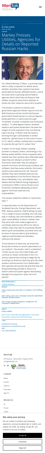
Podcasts (7, 389)
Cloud (6, 408)
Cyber (6, 412)
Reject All (22, 448)
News (6, 378)
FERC (3, 328)
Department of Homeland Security (13, 326)
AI (4, 404)
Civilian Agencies (8, 284)
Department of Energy (9, 324)
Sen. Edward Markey (9, 331)
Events (6, 382)
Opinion (7, 386)
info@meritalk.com (11, 361)
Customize (23, 442)
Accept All (22, 435)
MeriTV (6, 393)
